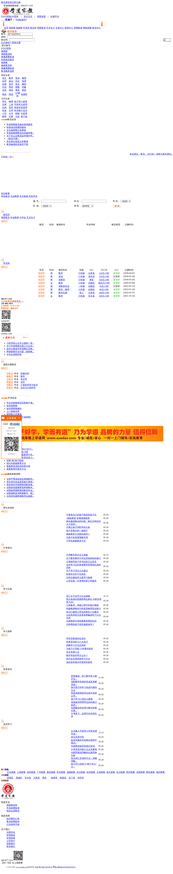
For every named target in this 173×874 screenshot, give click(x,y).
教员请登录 (6, 2)
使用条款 (10, 835)
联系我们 (10, 846)
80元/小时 (104, 289)
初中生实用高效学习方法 (78, 659)
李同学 (41, 296)
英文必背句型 (77, 737)
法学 (23, 382)
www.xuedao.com (22, 867)
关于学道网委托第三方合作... (20, 346)
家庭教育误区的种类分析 (18, 466)
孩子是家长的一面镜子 (77, 530)
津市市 (91, 276)
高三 (81, 293)
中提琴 (24, 113)
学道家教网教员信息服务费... (20, 133)
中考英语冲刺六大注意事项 (84, 749)
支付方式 (28, 16)
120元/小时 (104, 273)
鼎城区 (19, 778)
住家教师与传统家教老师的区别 (81, 621)
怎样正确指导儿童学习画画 (79, 577)
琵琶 (11, 107)
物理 (24, 78)
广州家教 (41, 772)
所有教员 (5, 196)
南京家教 (110, 772)
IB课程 (24, 94)
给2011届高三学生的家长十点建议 (82, 612)
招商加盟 (41, 16)
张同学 (41, 293)
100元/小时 (104, 280)
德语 (11, 90)
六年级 (81, 273)
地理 (24, 81)
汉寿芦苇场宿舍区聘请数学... (20, 479)
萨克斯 (17, 110)
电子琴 (17, 101)
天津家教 (101, 772)
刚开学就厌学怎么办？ (77, 655)
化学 (4, 81)
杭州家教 (90, 772)
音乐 (17, 84)
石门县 (72, 778)
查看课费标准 (7, 57)
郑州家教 (130, 772)
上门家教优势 (12, 411)
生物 (4, 84)
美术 (11, 84)
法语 (4, 90)
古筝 (4, 104)
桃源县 (63, 778)
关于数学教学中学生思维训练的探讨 (83, 558)
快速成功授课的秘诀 (16, 127)
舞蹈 (24, 84)
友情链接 (10, 838)
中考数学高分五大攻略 (77, 555)
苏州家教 (61, 772)
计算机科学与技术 (29, 385)
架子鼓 (24, 116)
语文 (4, 78)
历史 (17, 81)
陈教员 (9, 382)
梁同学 (41, 273)
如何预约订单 (12, 819)
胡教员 (9, 385)
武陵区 (91, 283)
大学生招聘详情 (14, 354)
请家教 (4, 51)
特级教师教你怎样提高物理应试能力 (83, 608)
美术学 (24, 379)
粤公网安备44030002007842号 (65, 867)
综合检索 (5, 193)
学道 (36, 867)
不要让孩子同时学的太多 (78, 527)
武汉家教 (80, 772)
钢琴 (11, 101)
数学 (11, 78)
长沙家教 (120, 772)
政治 (11, 81)
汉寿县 (91, 273)
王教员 (9, 379)
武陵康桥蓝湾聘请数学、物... (20, 493)
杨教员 (9, 376)
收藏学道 (54, 16)
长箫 (11, 116)
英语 (17, 78)
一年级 (81, 286)
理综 (11, 87)
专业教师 (14, 196)
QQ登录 (14, 16)
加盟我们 (10, 843)
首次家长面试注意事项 (17, 141)
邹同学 (41, 283)
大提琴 (24, 104)
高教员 (9, 388)
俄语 (17, 90)
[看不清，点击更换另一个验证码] (167, 39)
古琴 (11, 110)
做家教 (4, 62)
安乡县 (91, 296)
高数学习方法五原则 (76, 645)
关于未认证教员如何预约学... (20, 136)
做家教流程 (6, 65)
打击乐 (24, 110)
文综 (4, 87)
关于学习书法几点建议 (77, 571)
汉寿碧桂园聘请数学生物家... (20, 496)
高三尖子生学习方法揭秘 (78, 596)
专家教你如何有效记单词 (83, 746)
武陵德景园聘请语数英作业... (20, 490)
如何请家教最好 (14, 408)
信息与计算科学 (28, 388)
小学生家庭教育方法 (76, 541)
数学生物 (63, 293)
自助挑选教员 (7, 60)
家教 (7, 769)
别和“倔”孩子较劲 (15, 460)
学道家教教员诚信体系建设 (19, 124)
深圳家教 (31, 772)
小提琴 (24, 101)
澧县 (91, 280)
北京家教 (11, 772)
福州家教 (160, 772)
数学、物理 (64, 289)
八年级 (81, 276)
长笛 (4, 110)
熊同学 (41, 286)
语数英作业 (64, 286)
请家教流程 (6, 54)
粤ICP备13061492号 (45, 867)
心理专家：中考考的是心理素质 (81, 581)
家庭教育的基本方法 (16, 469)
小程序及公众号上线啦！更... (20, 343)
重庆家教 (51, 772)
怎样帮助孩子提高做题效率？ (80, 624)
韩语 (4, 94)
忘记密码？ (6, 42)
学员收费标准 (12, 808)
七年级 (81, 283)
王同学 (41, 289)
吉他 (4, 107)
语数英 (62, 280)
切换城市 (21, 20)
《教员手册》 (12, 139)
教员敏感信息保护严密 (17, 144)
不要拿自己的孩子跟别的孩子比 (81, 515)
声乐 (4, 101)
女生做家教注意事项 (16, 130)
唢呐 (17, 113)
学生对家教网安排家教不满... (20, 403)
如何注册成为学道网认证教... (20, 349)
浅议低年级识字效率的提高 (79, 662)
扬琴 (4, 116)
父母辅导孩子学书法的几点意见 (81, 561)
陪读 (11, 94)
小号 (4, 113)
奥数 (17, 87)
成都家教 (71, 772)
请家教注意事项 (14, 414)
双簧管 (24, 107)
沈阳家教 (140, 772)
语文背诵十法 (72, 652)
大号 (11, 113)
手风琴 (17, 104)
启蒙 (24, 87)
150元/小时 (104, 276)
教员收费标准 (12, 821)
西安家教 (150, 772)
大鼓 (17, 116)
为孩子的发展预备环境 (77, 537)
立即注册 (16, 2)
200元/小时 (104, 293)
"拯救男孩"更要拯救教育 (78, 518)
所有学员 (33, 196)
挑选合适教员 (12, 811)
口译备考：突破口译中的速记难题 (82, 605)
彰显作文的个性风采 (76, 574)
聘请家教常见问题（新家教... (20, 351)
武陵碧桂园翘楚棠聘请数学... (20, 487)
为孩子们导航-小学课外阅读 (79, 648)
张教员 (9, 373)
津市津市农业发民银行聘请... (20, 482)
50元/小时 (104, 286)
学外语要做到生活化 (76, 638)
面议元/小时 (104, 283)
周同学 (41, 276)
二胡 (11, 104)
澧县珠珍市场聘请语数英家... (20, 485)
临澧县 (54, 778)
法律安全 (10, 832)
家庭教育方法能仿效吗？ (78, 534)
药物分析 (25, 373)
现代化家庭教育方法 (16, 463)
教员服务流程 (7, 71)
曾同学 (41, 280)
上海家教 (21, 772)
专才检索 (23, 196)
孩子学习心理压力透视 (82, 699)
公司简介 (10, 841)
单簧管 (17, 107)
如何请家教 (11, 406)
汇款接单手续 (12, 824)
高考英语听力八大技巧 (77, 642)
